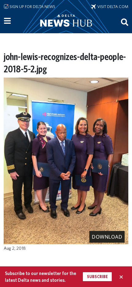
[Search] (124, 22)
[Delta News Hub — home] (66, 29)
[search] (124, 22)
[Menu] (7, 21)
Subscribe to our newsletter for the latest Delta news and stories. (40, 276)
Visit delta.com (112, 6)
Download (107, 236)
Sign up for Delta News (32, 6)
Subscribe (97, 276)
